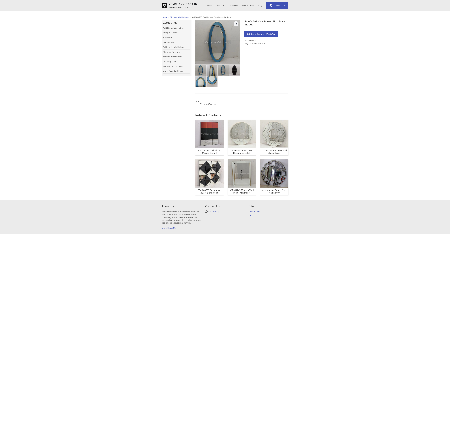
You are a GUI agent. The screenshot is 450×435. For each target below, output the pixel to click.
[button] (236, 23)
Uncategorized (169, 61)
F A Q (251, 215)
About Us (220, 5)
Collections (233, 5)
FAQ (260, 5)
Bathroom (167, 37)
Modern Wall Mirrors (179, 17)
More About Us (169, 228)
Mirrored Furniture (171, 52)
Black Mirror (168, 42)
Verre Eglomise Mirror (173, 71)
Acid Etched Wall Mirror (173, 28)
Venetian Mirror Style (173, 66)
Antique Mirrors (170, 32)
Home (209, 5)
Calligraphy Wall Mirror (173, 47)
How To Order (248, 5)
